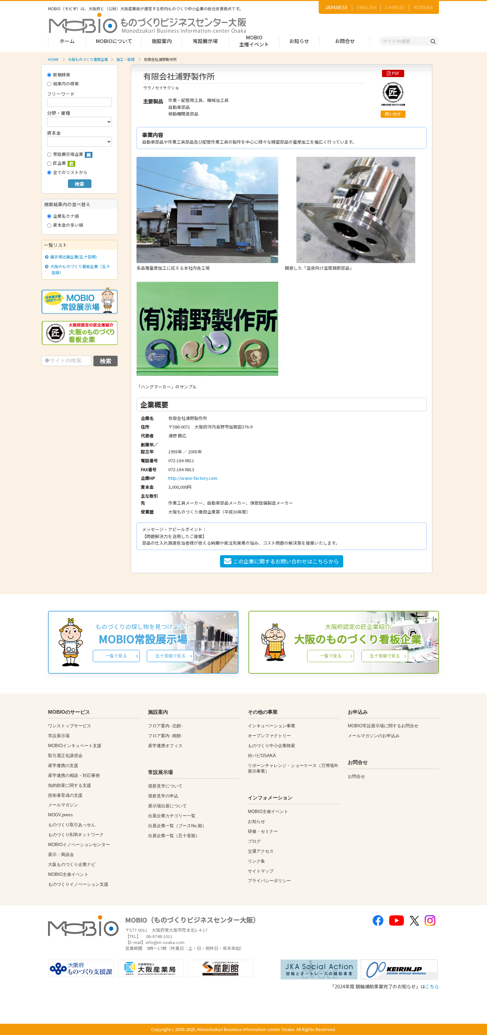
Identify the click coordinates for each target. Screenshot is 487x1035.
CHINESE (395, 7)
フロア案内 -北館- (165, 725)
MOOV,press (60, 814)
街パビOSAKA (262, 755)
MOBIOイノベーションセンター (79, 844)
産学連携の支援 (63, 765)
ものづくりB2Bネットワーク (76, 834)
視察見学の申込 (163, 795)
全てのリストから (70, 172)
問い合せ (393, 114)
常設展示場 (205, 40)
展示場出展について (167, 805)
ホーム (67, 40)
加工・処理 (125, 59)
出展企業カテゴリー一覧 (171, 815)
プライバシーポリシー (269, 880)
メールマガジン (63, 804)
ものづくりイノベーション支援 (78, 884)
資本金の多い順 (68, 225)
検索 (79, 184)
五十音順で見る (170, 655)
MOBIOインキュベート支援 (74, 745)
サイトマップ (261, 871)
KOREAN (423, 7)
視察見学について (165, 786)
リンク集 (256, 861)
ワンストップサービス (69, 725)
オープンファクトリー (269, 735)
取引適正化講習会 (65, 755)
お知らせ (299, 40)
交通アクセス (261, 851)
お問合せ (345, 40)
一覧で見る (116, 655)
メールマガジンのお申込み (374, 735)
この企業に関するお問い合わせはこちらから (286, 561)
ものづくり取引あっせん (71, 824)
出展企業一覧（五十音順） (174, 835)
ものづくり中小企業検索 (271, 745)
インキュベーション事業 (271, 725)
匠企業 (63, 163)
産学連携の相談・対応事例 (74, 775)
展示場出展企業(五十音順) (73, 256)
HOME (53, 59)
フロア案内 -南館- (165, 735)
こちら (432, 986)
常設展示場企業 (72, 154)
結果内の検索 (66, 83)
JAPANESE (336, 7)
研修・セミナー (263, 831)
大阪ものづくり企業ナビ (71, 864)
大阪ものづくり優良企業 (88, 59)
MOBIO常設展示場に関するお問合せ (383, 725)
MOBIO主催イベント (254, 41)
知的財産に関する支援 (69, 785)
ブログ (254, 841)
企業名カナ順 (66, 216)
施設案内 (162, 40)
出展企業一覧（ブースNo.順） (177, 825)
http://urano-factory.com (192, 478)
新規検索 (61, 74)
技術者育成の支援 (65, 795)
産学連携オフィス (165, 745)
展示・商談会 (61, 854)
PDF (395, 73)
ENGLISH (366, 7)
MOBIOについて (114, 40)
